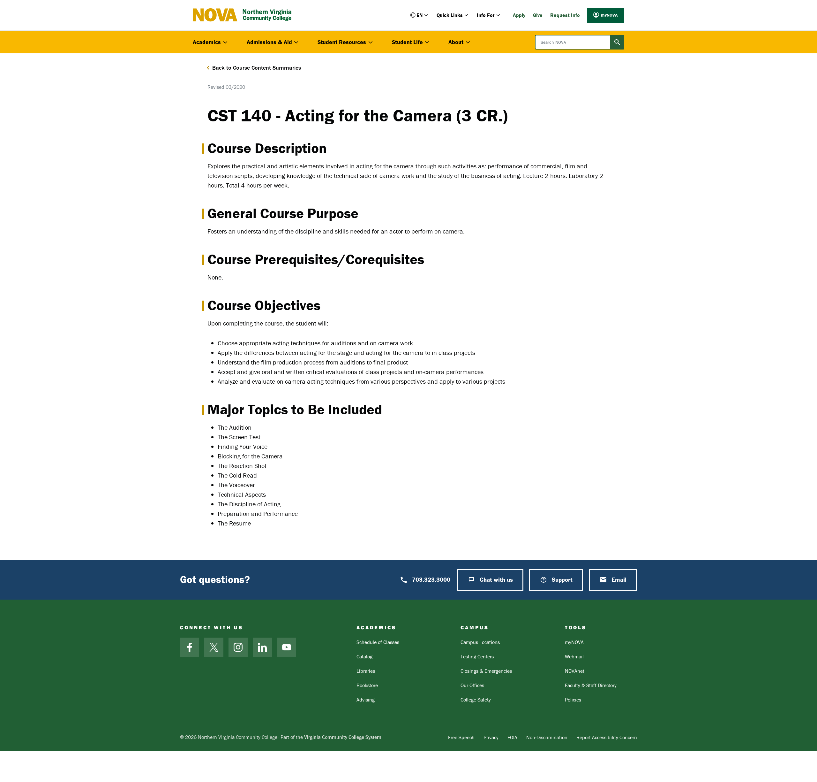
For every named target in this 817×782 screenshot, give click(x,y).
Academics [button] (207, 42)
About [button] (455, 42)
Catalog (364, 656)
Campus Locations (480, 642)
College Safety (476, 699)
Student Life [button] (407, 42)
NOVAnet (574, 671)
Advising (365, 699)
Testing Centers (477, 656)
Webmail (574, 656)
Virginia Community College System (342, 737)
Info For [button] (486, 15)
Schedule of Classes (377, 642)
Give (538, 15)
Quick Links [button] (450, 15)
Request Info (565, 15)
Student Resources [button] (342, 42)
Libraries (365, 671)
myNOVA (609, 15)
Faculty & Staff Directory (591, 685)
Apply (519, 15)
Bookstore (367, 685)
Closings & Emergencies (486, 671)
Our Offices (472, 685)
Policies (573, 699)
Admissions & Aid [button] (269, 42)
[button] (419, 15)
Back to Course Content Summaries (256, 67)
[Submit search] (617, 42)
